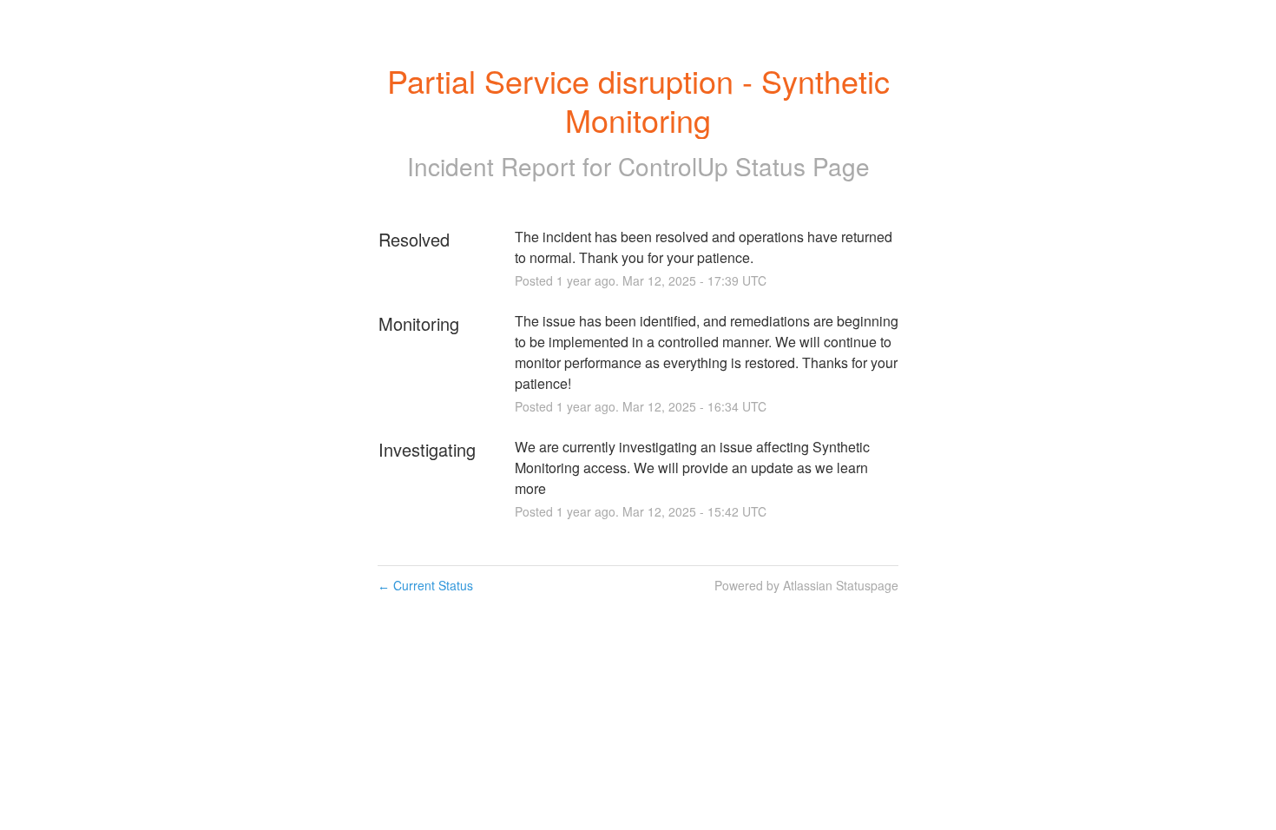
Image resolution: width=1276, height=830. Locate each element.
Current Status (425, 585)
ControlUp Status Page (744, 165)
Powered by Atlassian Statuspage (806, 585)
